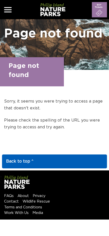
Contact (11, 201)
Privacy (39, 196)
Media (37, 213)
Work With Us (16, 213)
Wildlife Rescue (36, 201)
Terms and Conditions (23, 207)
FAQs (9, 196)
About (23, 196)
